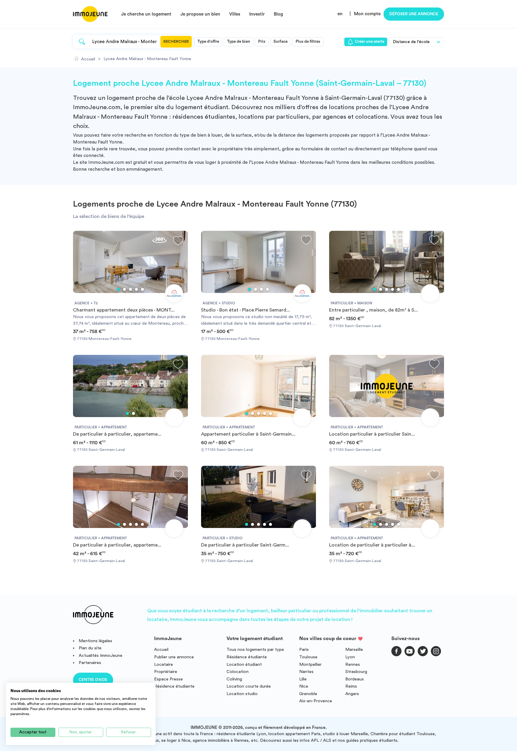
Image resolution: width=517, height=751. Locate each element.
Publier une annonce (174, 657)
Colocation (237, 671)
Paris (304, 649)
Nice (303, 686)
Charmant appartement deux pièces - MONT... (123, 310)
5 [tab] (142, 289)
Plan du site (90, 648)
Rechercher (176, 41)
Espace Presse (168, 679)
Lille (303, 679)
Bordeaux (354, 679)
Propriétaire (165, 671)
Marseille (354, 649)
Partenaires (90, 662)
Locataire (163, 664)
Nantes (306, 671)
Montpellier (310, 664)
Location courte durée (248, 686)
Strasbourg (356, 671)
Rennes (352, 664)
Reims (351, 686)
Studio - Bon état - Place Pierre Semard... (245, 310)
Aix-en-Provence (315, 701)
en (340, 14)
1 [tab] (118, 289)
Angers (352, 694)
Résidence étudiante (174, 686)
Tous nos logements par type (255, 649)
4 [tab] (136, 289)
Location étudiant (244, 664)
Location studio (242, 694)
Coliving (234, 679)
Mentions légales (95, 641)
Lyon (350, 657)
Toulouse (308, 657)
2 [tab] (124, 289)
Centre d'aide (93, 680)
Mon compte (367, 14)
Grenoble (308, 694)
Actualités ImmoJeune (100, 655)
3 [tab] (130, 289)
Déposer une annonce (413, 14)
